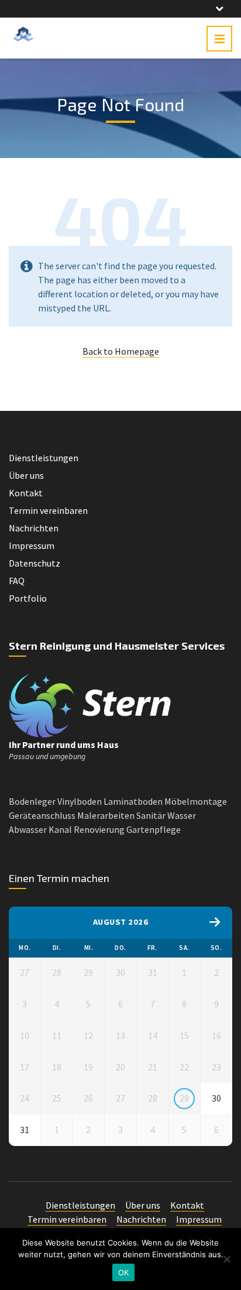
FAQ (17, 580)
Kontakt (26, 493)
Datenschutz (34, 563)
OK (123, 1272)
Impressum (31, 545)
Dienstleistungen (43, 458)
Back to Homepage (120, 351)
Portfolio (28, 598)
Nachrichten (33, 528)
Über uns (26, 475)
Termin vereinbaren (48, 510)
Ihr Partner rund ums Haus (64, 744)
